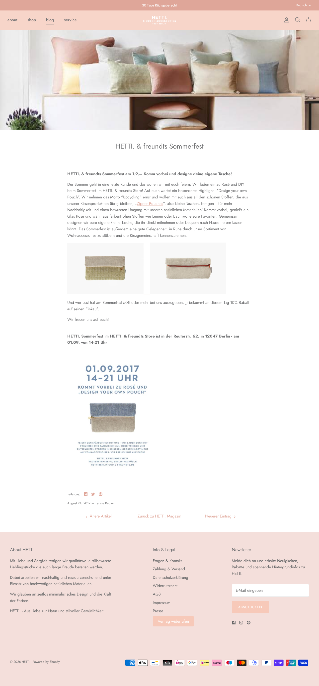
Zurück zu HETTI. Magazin (159, 516)
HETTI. (26, 661)
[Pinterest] (248, 622)
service (70, 20)
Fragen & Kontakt (167, 561)
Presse (158, 611)
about (12, 20)
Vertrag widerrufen (173, 621)
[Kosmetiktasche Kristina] (146, 292)
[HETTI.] (159, 20)
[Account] (286, 20)
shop (31, 20)
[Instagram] (241, 622)
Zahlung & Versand (169, 569)
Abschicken (250, 606)
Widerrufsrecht (165, 586)
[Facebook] (234, 622)
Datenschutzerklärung (170, 577)
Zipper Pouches (150, 203)
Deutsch (301, 5)
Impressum (161, 602)
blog (50, 20)
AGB (157, 594)
